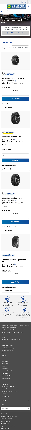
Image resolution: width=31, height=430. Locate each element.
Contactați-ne (5, 423)
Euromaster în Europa (8, 386)
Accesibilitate (5, 396)
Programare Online (7, 345)
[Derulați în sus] (26, 426)
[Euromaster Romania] (16, 6)
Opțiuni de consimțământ (8, 426)
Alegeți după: (6, 48)
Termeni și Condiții (6, 419)
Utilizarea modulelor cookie (9, 416)
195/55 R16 (5, 366)
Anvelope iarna (6, 378)
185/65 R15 (5, 368)
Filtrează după (7, 42)
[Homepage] (1, 11)
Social (4, 400)
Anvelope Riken (6, 375)
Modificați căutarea (15, 33)
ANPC (3, 337)
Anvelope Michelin (7, 371)
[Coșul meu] (29, 2)
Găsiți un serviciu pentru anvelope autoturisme (15, 325)
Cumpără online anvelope (9, 11)
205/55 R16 (5, 361)
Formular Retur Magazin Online (11, 339)
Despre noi (5, 384)
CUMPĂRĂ (14, 99)
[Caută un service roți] (28, 6)
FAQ (3, 335)
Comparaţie (8, 107)
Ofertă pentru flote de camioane (11, 330)
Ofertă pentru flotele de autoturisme (12, 332)
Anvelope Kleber (6, 373)
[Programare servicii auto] (25, 2)
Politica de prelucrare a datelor (10, 414)
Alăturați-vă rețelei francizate (10, 389)
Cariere (4, 394)
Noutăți (4, 355)
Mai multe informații (9, 104)
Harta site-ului (5, 421)
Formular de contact (7, 350)
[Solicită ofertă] (22, 2)
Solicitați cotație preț (8, 348)
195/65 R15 (5, 363)
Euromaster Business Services (10, 391)
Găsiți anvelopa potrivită (9, 327)
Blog (3, 353)
